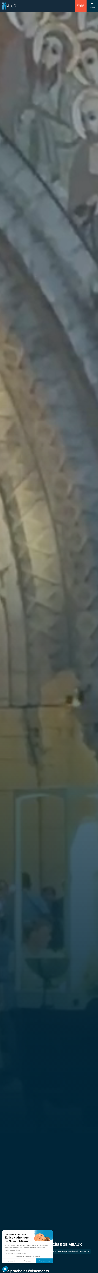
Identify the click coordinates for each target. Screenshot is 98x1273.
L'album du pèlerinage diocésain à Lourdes (66, 1251)
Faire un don (80, 6)
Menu (92, 8)
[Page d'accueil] (9, 6)
